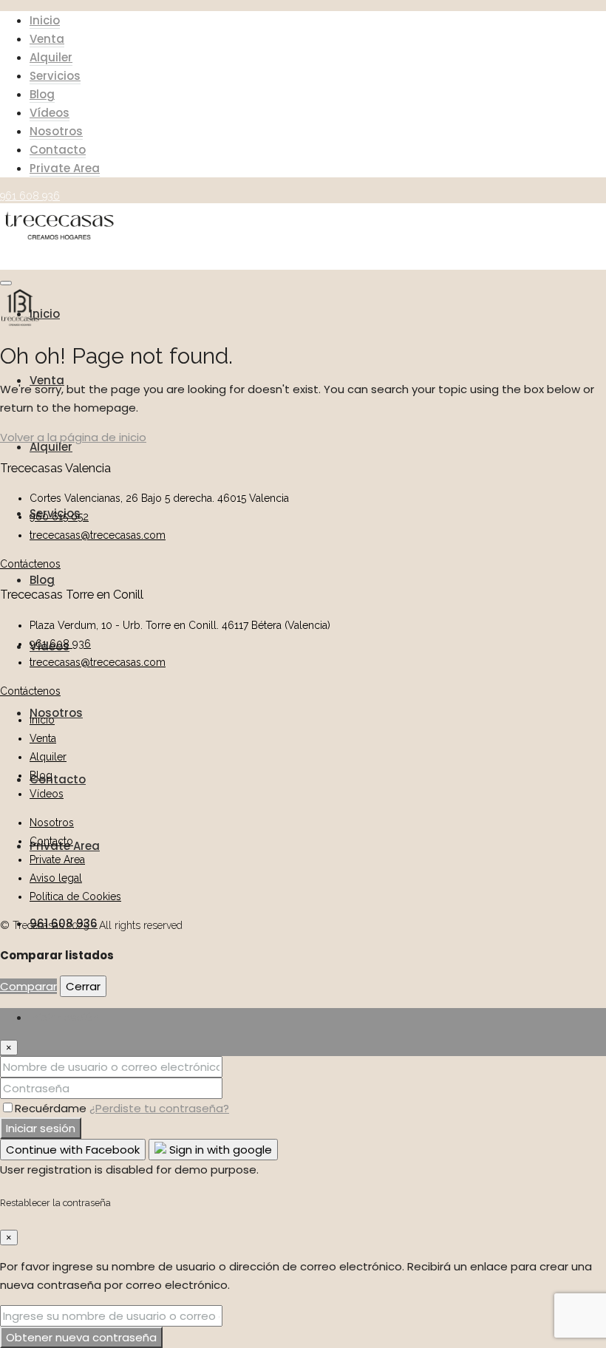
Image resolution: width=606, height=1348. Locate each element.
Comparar (28, 986)
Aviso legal (56, 878)
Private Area (65, 168)
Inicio (45, 20)
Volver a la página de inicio (73, 437)
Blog (42, 94)
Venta (47, 39)
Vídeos (49, 112)
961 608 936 (60, 644)
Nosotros (56, 131)
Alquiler (51, 57)
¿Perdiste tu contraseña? (159, 1108)
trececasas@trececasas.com (98, 535)
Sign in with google (219, 1149)
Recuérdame (52, 1108)
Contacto (58, 149)
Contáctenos (30, 564)
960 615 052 (59, 516)
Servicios (55, 76)
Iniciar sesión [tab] (64, 1017)
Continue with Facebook (73, 1149)
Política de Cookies (75, 896)
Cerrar (83, 986)
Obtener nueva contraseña (81, 1337)
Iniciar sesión (40, 1128)
